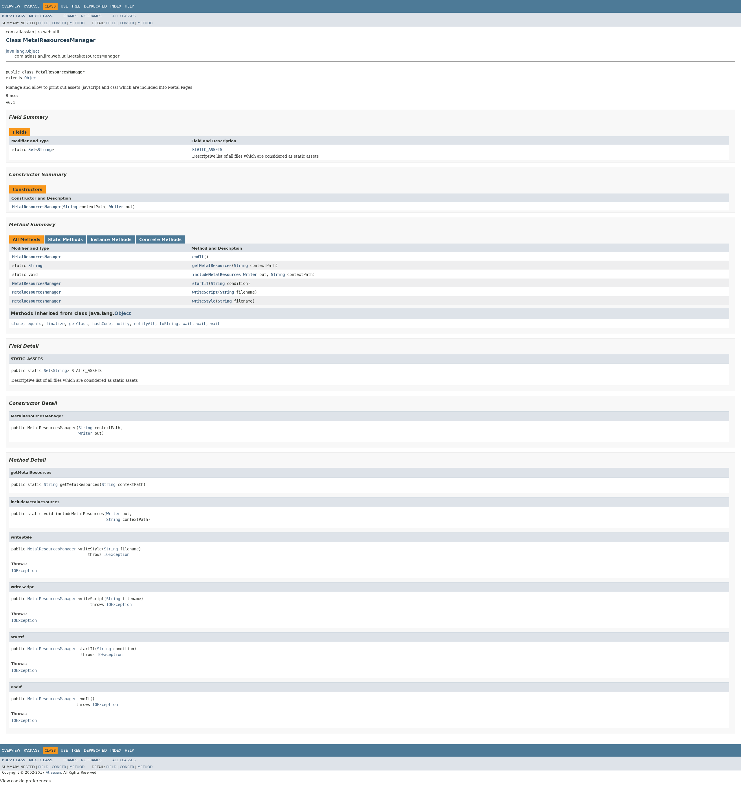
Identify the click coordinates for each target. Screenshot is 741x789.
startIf (200, 283)
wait (187, 323)
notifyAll (144, 323)
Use (64, 6)
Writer (116, 206)
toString (168, 323)
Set (31, 149)
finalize (55, 323)
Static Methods (65, 239)
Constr (59, 23)
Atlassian (53, 772)
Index (115, 6)
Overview (11, 6)
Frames (70, 16)
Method (77, 23)
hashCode (101, 323)
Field (43, 23)
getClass (78, 323)
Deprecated (95, 6)
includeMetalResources (216, 274)
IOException (116, 554)
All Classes (124, 16)
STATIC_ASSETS (207, 149)
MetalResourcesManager (36, 206)
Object (31, 77)
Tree (75, 6)
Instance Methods (111, 239)
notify (122, 323)
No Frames (91, 16)
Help (129, 6)
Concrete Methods (160, 239)
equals (34, 323)
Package (32, 6)
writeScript (205, 292)
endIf (198, 257)
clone (17, 323)
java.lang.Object (22, 51)
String (45, 149)
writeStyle (203, 301)
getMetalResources (212, 265)
